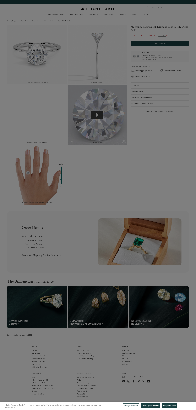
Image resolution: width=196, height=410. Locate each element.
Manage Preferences (131, 405)
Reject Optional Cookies (150, 405)
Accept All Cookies (169, 405)
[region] (98, 406)
